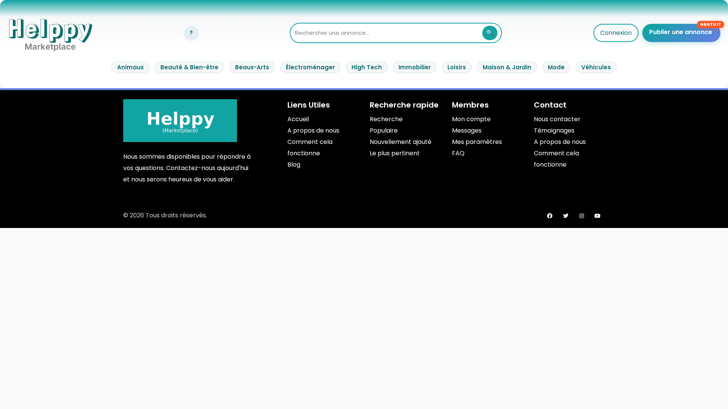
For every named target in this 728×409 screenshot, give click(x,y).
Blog (293, 164)
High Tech (366, 67)
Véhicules (596, 67)
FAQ (458, 153)
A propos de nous (313, 130)
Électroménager (310, 67)
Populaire (384, 130)
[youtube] (598, 216)
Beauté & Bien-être (189, 67)
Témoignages (554, 130)
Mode (556, 67)
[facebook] (550, 216)
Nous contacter (557, 119)
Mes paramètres (477, 141)
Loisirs (456, 67)
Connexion (616, 32)
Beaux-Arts (252, 67)
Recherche (386, 119)
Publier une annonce (680, 32)
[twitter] (566, 216)
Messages (467, 130)
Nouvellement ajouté (400, 141)
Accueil (298, 119)
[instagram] (582, 216)
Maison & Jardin (507, 67)
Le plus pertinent (395, 153)
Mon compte (471, 119)
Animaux (130, 67)
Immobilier (415, 67)
